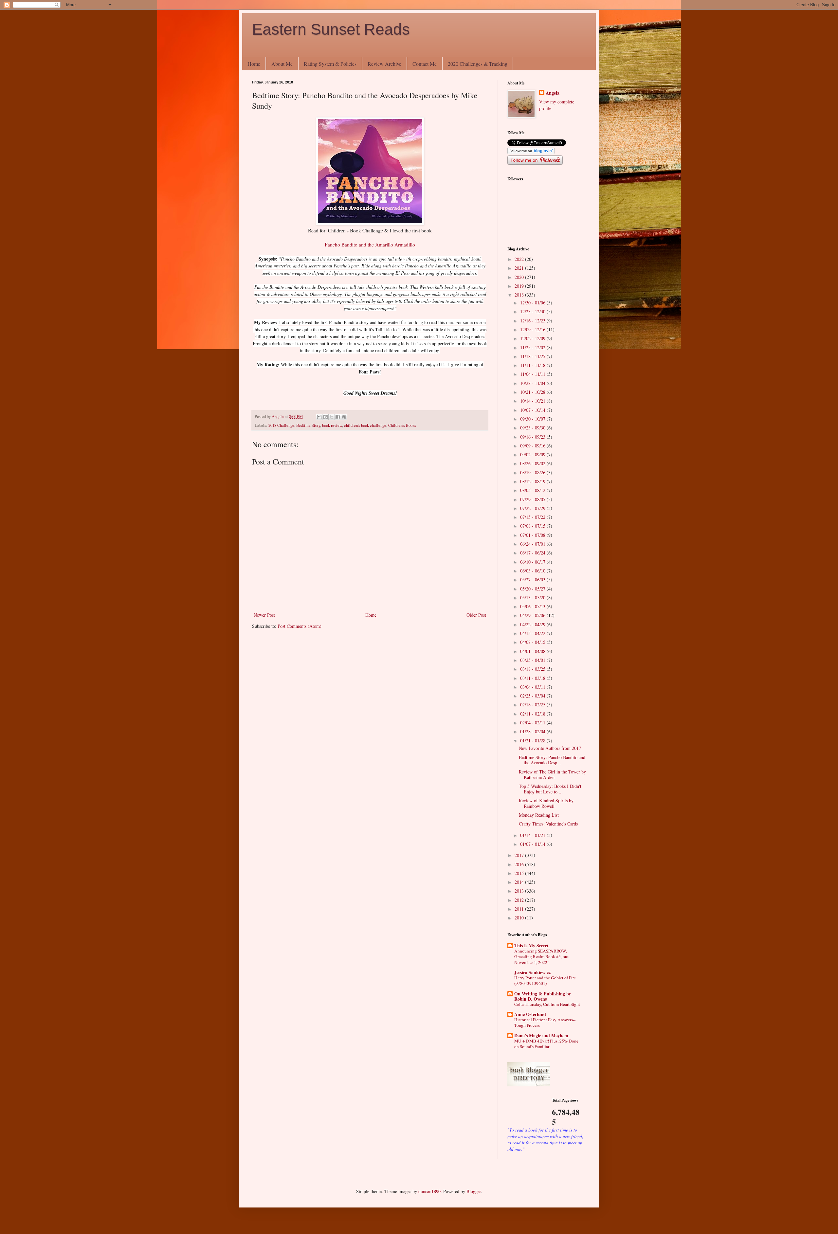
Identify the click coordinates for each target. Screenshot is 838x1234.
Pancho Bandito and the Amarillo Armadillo (370, 244)
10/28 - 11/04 (533, 383)
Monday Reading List (539, 815)
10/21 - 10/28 (533, 392)
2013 (520, 891)
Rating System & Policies (330, 63)
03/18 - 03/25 (533, 669)
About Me (282, 63)
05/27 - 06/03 (533, 579)
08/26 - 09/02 (533, 463)
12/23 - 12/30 (533, 311)
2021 (520, 268)
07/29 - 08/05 (533, 499)
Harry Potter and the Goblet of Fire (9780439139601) (545, 980)
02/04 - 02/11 (533, 722)
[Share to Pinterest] (344, 417)
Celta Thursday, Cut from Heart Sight (547, 1004)
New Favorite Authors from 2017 (550, 748)
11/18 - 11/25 (533, 356)
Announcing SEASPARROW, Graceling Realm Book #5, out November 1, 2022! (541, 956)
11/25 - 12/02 (533, 347)
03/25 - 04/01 (533, 660)
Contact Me (424, 63)
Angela (552, 93)
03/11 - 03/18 (533, 678)
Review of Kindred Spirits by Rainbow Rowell (546, 803)
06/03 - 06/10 (533, 571)
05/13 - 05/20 (533, 597)
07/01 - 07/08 (533, 535)
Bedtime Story (308, 425)
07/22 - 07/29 (533, 508)
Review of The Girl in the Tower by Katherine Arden (552, 774)
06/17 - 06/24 (533, 553)
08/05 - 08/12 (533, 490)
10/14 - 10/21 (533, 401)
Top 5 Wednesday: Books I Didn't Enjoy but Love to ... (550, 789)
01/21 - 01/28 (533, 740)
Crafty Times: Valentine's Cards (548, 824)
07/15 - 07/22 (533, 517)
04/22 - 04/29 (533, 624)
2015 (520, 873)
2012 (520, 900)
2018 (520, 295)
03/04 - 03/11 (533, 687)
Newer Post (264, 615)
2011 (520, 909)
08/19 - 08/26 (533, 472)
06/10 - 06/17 (533, 562)
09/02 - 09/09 (533, 454)
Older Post (476, 615)
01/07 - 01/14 (533, 844)
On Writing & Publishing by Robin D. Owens (542, 996)
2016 (520, 864)
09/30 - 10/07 (533, 419)
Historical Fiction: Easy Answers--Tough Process (544, 1022)
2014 (520, 882)
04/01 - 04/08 (533, 651)
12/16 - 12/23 (533, 321)
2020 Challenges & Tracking (477, 63)
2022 (520, 259)
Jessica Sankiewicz (532, 972)
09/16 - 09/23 (533, 437)
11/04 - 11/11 (533, 374)
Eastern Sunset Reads (331, 29)
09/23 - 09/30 (533, 428)
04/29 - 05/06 (533, 615)
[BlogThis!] (325, 417)
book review (332, 425)
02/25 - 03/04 (533, 696)
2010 (520, 918)
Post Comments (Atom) (299, 626)
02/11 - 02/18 (533, 714)
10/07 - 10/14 (533, 410)
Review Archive (384, 63)
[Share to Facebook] (338, 417)
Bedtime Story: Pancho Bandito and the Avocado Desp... (552, 760)
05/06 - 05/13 (533, 606)
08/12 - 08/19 (533, 481)
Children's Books (402, 425)
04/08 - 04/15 (533, 642)
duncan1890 (429, 1191)
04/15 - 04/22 (533, 633)
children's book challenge (365, 425)
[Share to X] (331, 417)
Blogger (473, 1191)
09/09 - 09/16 (533, 446)
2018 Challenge (281, 425)
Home (253, 63)
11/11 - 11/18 (533, 365)
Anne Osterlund (530, 1014)
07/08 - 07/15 (533, 526)
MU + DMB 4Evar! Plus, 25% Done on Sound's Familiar (546, 1043)
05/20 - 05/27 (533, 589)
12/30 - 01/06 (533, 302)
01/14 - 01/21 (533, 835)
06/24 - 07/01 (533, 544)
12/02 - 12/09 (533, 338)
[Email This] (319, 417)
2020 (520, 277)
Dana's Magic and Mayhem (541, 1035)
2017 (520, 855)
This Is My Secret (531, 945)
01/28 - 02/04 (533, 731)
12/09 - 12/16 (533, 329)
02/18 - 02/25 (533, 704)
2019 (520, 286)
